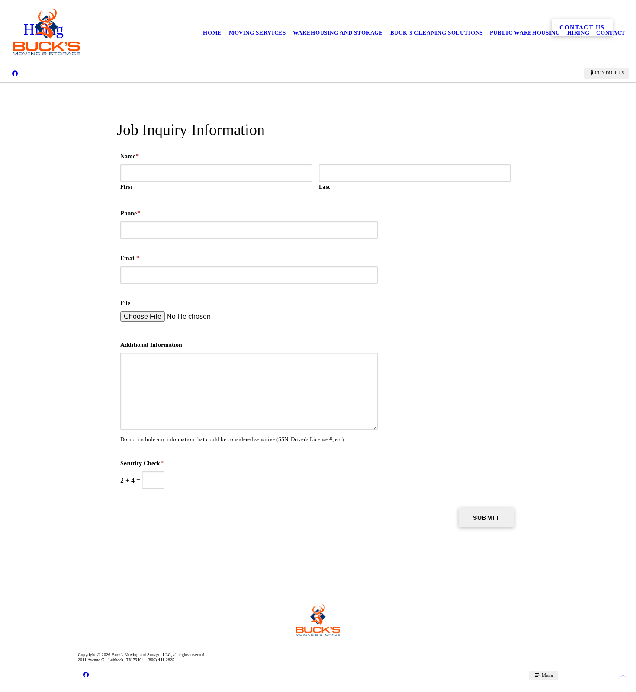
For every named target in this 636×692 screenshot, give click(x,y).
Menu (546, 675)
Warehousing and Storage (338, 32)
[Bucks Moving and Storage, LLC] (46, 32)
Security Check (142, 463)
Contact (611, 32)
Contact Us (609, 72)
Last (324, 186)
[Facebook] (15, 73)
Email (129, 258)
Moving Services (257, 32)
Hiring (578, 32)
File (125, 303)
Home (212, 32)
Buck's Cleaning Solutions (436, 32)
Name (129, 156)
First (126, 186)
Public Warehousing (525, 32)
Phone (130, 213)
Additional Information (151, 345)
